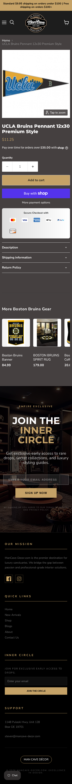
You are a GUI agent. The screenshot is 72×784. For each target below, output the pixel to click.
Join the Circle (36, 691)
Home (6, 40)
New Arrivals (13, 615)
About (9, 632)
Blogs (8, 626)
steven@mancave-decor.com (22, 736)
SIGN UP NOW (36, 493)
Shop (8, 620)
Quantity (7, 157)
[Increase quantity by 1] (33, 166)
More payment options (36, 202)
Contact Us (12, 637)
